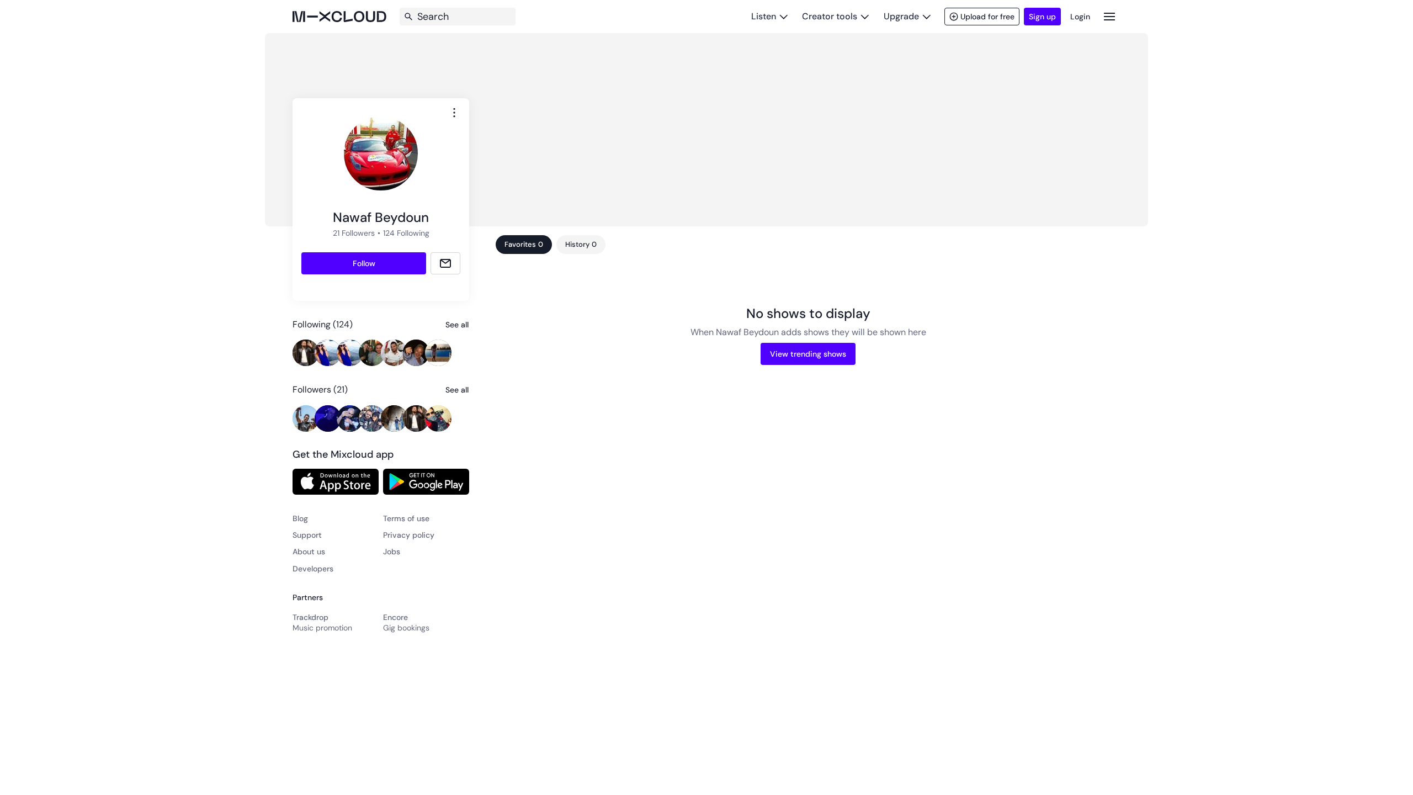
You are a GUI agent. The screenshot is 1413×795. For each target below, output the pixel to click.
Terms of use (406, 518)
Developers (313, 569)
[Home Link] (339, 16)
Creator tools (829, 16)
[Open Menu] (1109, 16)
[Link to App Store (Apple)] (336, 481)
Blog (300, 518)
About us (309, 551)
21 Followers (354, 233)
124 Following (406, 233)
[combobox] (454, 113)
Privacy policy (408, 535)
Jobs (391, 551)
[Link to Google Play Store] (426, 481)
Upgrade (901, 16)
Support (307, 535)
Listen (763, 16)
